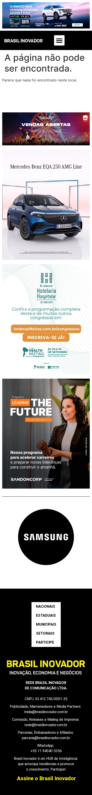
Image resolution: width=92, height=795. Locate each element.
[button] (59, 40)
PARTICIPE (45, 642)
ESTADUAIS (46, 615)
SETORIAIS (45, 633)
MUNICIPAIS (46, 624)
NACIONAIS (45, 606)
